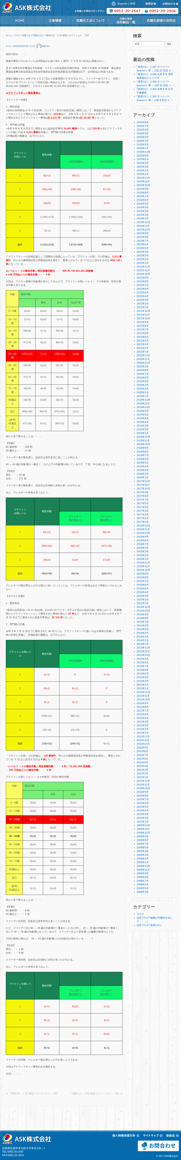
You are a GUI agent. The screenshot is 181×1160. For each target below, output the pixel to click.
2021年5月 (143, 336)
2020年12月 (143, 355)
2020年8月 (143, 370)
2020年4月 (143, 385)
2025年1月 (143, 174)
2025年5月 (143, 159)
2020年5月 (143, 381)
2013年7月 (143, 666)
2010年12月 (143, 780)
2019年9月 (143, 410)
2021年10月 (143, 318)
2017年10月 (143, 488)
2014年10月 (143, 610)
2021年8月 (143, 325)
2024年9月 (143, 188)
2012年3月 (143, 725)
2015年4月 (143, 592)
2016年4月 (143, 547)
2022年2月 (143, 303)
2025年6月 (143, 155)
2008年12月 (143, 866)
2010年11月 (143, 784)
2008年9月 (143, 873)
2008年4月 (143, 891)
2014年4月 (143, 632)
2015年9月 (143, 573)
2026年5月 (143, 133)
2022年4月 (143, 296)
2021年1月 (143, 351)
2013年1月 (143, 688)
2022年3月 (143, 299)
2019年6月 (143, 414)
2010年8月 (143, 795)
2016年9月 (143, 536)
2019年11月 (143, 403)
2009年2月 (143, 858)
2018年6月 (143, 459)
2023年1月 (143, 262)
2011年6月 (142, 758)
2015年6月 (143, 584)
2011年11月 (143, 740)
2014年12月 (143, 607)
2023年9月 (143, 233)
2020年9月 (143, 366)
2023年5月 (143, 248)
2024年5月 (143, 203)
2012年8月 (143, 706)
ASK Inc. (46, 46)
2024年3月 (143, 211)
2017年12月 (143, 481)
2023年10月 (143, 229)
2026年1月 (143, 148)
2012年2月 (143, 729)
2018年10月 (143, 444)
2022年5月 (143, 292)
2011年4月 (142, 766)
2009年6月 (143, 847)
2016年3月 (143, 551)
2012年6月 (143, 714)
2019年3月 (143, 425)
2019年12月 (143, 399)
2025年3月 (143, 166)
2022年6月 (143, 288)
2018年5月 (143, 462)
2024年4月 (143, 207)
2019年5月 (143, 418)
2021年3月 (143, 344)
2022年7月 (143, 285)
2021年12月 (143, 311)
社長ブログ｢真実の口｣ (32, 35)
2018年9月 (143, 447)
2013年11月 (143, 651)
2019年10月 (143, 407)
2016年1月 (143, 558)
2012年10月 (143, 699)
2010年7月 (143, 799)
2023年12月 (143, 222)
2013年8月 (143, 662)
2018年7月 (143, 455)
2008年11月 (143, 869)
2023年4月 (143, 251)
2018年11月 (143, 440)
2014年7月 (143, 621)
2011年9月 (142, 747)
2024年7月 (143, 196)
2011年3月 (142, 769)
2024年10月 (143, 185)
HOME (19, 20)
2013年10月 (143, 655)
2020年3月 (143, 388)
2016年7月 (143, 544)
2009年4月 (143, 851)
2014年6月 (143, 625)
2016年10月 (143, 533)
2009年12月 (143, 825)
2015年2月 (143, 599)
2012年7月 (143, 710)
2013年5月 (143, 673)
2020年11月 (143, 359)
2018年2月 (143, 473)
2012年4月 (143, 721)
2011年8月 (142, 751)
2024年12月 (143, 177)
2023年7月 (143, 240)
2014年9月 (143, 614)
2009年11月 (143, 829)
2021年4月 (143, 340)
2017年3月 (143, 514)
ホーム (9, 35)
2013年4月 (143, 677)
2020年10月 (143, 362)
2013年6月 (143, 669)
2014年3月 (143, 636)
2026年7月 (143, 126)
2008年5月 (143, 888)
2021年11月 (143, 314)
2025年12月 (143, 151)
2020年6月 (143, 377)
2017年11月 (143, 484)
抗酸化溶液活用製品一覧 (126, 20)
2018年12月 (143, 436)
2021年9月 (143, 322)
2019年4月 (143, 422)
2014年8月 (143, 618)
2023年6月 (143, 244)
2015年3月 (143, 595)
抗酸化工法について (90, 20)
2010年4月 (143, 810)
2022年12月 (143, 266)
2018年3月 (143, 470)
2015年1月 (143, 603)
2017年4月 (143, 510)
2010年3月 (143, 814)
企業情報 (55, 20)
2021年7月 (143, 329)
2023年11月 (143, 225)
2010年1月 (143, 821)
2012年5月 (143, 718)
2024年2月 (143, 214)
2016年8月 (143, 540)
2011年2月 (142, 773)
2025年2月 (143, 170)
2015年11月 (143, 566)
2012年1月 (143, 732)
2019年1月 (143, 433)
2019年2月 (143, 429)
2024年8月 (143, 192)
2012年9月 (143, 703)
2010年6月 (143, 803)
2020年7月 (143, 373)
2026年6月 (143, 129)
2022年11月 (143, 270)
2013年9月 (143, 658)
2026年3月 (143, 140)
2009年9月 (143, 836)
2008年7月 (143, 880)
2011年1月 (142, 777)
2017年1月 (143, 521)
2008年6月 (143, 884)
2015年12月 (143, 562)
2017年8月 (143, 496)
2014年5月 (143, 629)
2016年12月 (143, 525)
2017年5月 (143, 507)
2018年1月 (143, 477)
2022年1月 (143, 307)
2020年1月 (143, 396)
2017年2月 (143, 518)
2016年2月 (143, 555)
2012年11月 (143, 695)
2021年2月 (143, 348)
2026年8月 (143, 122)
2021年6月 (143, 333)
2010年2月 (143, 817)
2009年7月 (143, 843)
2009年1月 (143, 862)
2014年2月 (143, 640)
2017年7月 (143, 499)
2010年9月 (143, 792)
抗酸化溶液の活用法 (161, 20)
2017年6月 (143, 503)
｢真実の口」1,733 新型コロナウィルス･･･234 (94, 1093)
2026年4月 (143, 137)
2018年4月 (143, 466)
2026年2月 (143, 144)
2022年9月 (143, 277)
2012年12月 (143, 692)
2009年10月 (143, 832)
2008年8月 (143, 877)
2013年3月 (143, 681)
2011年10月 (143, 743)
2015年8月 (143, 577)
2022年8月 (143, 281)
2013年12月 (143, 647)
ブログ (17, 35)
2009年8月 (143, 840)
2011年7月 (142, 755)
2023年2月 (143, 259)
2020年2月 (143, 392)
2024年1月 (143, 218)
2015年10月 (143, 570)
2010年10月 (143, 788)
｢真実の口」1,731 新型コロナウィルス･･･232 (33, 1093)
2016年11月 (143, 529)
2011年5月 (142, 762)
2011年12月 (143, 736)
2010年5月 (143, 806)
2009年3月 (143, 854)
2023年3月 (143, 255)
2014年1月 (143, 644)
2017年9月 (143, 492)
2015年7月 (143, 581)
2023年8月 (143, 237)
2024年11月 (143, 181)
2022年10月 (143, 274)
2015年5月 (143, 588)
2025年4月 (143, 163)
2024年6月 (143, 200)
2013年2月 (143, 684)
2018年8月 (143, 451)
